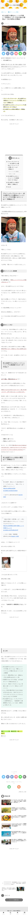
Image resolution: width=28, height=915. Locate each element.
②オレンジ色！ (12, 173)
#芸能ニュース (20, 525)
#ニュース (9, 528)
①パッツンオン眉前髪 (14, 171)
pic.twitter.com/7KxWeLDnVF (10, 530)
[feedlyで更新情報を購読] (9, 787)
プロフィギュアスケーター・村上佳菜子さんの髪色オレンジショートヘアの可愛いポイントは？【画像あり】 (13, 165)
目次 (13, 158)
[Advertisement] (14, 139)
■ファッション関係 (6, 731)
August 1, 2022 (15, 536)
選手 (3, 733)
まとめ (9, 186)
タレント (20, 731)
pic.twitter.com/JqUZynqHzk (10, 490)
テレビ (4, 735)
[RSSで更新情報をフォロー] (19, 787)
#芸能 (4, 528)
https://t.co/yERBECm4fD (9, 525)
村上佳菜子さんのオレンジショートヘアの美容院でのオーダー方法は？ (13, 178)
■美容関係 (14, 731)
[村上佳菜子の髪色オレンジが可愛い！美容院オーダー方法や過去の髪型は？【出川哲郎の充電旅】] (12, 53)
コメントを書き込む (14, 899)
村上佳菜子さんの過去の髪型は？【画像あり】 (13, 183)
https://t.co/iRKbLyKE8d (9, 488)
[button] (25, 432)
